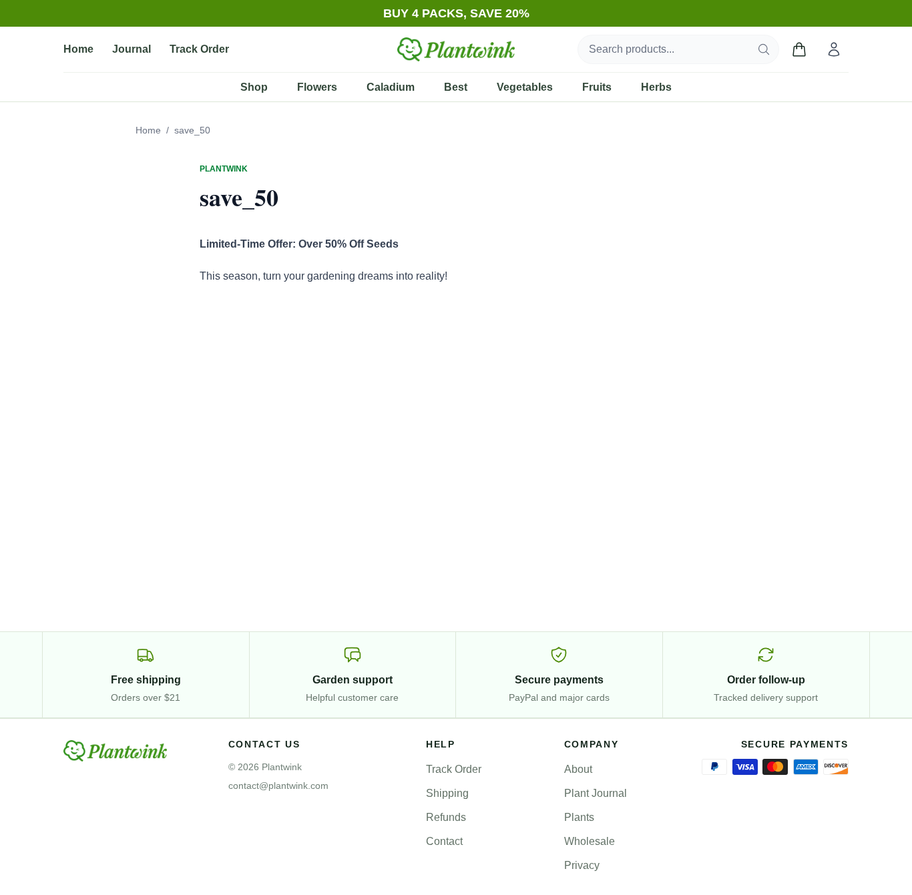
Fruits (597, 87)
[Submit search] (763, 49)
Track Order (199, 49)
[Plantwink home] (456, 49)
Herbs (656, 87)
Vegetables (525, 87)
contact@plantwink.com (278, 785)
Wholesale (589, 841)
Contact (444, 841)
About (578, 769)
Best (455, 87)
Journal (131, 49)
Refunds (446, 817)
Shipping (447, 793)
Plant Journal (595, 793)
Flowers (317, 87)
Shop (254, 87)
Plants (579, 817)
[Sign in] (834, 49)
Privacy (582, 865)
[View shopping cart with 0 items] (799, 49)
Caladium (391, 87)
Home (78, 49)
